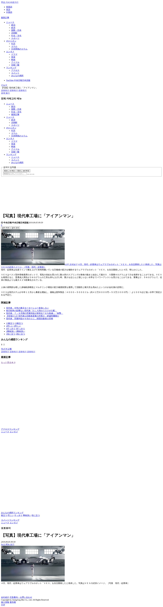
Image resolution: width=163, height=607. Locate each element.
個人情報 (5, 602)
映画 (13, 60)
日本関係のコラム (19, 49)
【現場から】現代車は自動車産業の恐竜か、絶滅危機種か (32, 316)
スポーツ (15, 38)
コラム (14, 46)
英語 (8, 10)
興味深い (27, 515)
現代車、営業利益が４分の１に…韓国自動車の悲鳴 (29, 319)
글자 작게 (5, 228)
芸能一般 (15, 65)
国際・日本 (16, 30)
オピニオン (11, 41)
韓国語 (9, 7)
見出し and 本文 (23, 171)
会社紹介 (5, 597)
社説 (13, 44)
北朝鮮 (14, 33)
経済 (13, 28)
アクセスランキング (10, 429)
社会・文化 (16, 36)
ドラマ (14, 54)
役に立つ (36, 515)
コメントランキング (10, 520)
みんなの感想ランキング (12, 513)
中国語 (9, 12)
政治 (13, 25)
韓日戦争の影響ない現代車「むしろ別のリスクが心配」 (31, 311)
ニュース (10, 22)
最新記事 (5, 18)
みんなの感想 (17, 76)
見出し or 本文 (9, 171)
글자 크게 (15, 228)
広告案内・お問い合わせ (21, 597)
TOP (3, 605)
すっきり (18, 515)
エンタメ (10, 52)
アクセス (15, 70)
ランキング (11, 68)
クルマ (4, 85)
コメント (15, 73)
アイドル (15, 62)
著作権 (13, 602)
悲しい (11, 515)
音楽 (13, 57)
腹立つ (4, 515)
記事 (6, 349)
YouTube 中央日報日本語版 (18, 80)
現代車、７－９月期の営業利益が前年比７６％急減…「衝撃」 (34, 313)
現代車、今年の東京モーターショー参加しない (27, 308)
